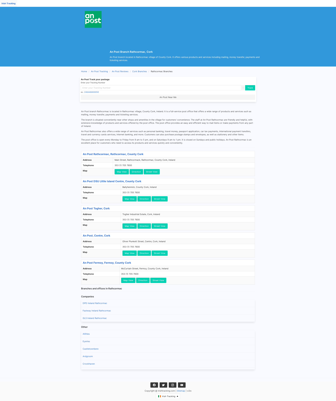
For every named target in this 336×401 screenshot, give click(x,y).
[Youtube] (182, 385)
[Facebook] (154, 385)
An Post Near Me (168, 97)
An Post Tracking (99, 71)
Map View (122, 171)
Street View (152, 171)
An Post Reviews (120, 71)
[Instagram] (172, 385)
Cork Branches (139, 71)
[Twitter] (163, 385)
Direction (136, 171)
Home (84, 71)
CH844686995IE (91, 92)
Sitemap (181, 390)
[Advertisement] (188, 30)
